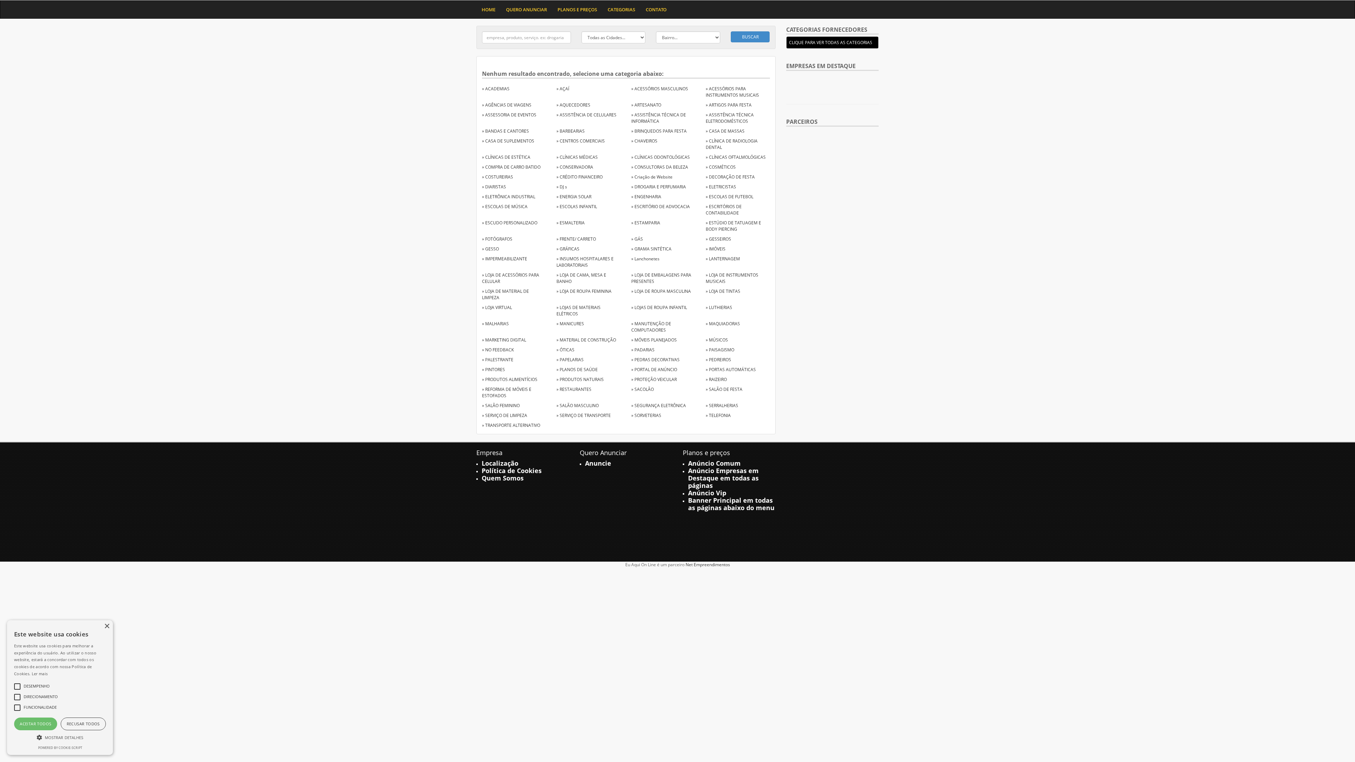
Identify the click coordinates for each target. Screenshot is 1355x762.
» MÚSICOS (717, 340)
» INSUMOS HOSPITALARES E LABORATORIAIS (585, 262)
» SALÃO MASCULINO (577, 406)
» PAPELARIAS (570, 360)
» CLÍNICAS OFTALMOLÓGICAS (736, 157)
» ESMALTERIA (570, 223)
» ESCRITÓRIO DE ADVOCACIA (660, 207)
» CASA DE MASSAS (725, 131)
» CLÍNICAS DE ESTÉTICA (506, 157)
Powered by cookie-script (60, 747)
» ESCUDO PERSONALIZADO (509, 223)
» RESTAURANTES (573, 389)
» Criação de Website (652, 177)
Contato (656, 9)
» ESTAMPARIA (645, 223)
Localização (500, 463)
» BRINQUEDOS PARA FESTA (659, 131)
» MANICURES (570, 324)
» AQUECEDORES (573, 105)
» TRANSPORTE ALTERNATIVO (511, 425)
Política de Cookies (512, 470)
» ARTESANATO (646, 105)
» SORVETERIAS (646, 415)
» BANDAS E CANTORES (505, 131)
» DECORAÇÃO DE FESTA (730, 177)
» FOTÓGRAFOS (497, 239)
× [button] (106, 626)
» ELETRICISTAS (721, 187)
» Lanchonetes (645, 259)
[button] (60, 737)
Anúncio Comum (714, 463)
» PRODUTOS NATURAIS (580, 379)
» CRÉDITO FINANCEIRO (579, 177)
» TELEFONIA (718, 415)
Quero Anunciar (526, 9)
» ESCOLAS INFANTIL (576, 207)
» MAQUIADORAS (723, 324)
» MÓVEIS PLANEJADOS (654, 340)
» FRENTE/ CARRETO (576, 239)
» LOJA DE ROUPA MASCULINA (661, 291)
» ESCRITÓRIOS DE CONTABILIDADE (724, 210)
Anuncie (598, 463)
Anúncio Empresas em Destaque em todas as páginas (723, 478)
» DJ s (561, 187)
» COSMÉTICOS (721, 167)
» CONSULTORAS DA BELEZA (659, 167)
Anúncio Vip (707, 493)
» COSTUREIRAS (497, 177)
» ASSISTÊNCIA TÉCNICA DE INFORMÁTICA (658, 118)
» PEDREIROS (718, 360)
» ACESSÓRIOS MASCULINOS (659, 89)
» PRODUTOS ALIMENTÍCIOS (509, 379)
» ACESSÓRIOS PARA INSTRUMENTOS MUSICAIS (732, 92)
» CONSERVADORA (574, 167)
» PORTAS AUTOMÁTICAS (731, 370)
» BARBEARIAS (570, 131)
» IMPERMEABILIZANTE (504, 259)
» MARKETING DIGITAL (504, 340)
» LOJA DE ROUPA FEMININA (584, 291)
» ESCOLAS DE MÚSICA (505, 207)
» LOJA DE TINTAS (723, 291)
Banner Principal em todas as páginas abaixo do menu (731, 504)
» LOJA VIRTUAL (497, 307)
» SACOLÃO (642, 389)
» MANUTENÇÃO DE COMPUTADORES (651, 327)
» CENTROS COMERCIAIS (580, 141)
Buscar (750, 37)
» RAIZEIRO (716, 379)
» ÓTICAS (565, 350)
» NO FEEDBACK (498, 350)
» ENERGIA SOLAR (573, 197)
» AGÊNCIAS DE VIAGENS (506, 105)
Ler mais (40, 673)
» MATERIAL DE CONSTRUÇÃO (586, 340)
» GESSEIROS (718, 239)
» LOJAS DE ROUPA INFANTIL (659, 307)
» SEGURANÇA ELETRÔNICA (658, 406)
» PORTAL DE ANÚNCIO (654, 370)
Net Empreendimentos (708, 565)
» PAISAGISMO (720, 350)
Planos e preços (577, 9)
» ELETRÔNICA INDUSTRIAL (508, 197)
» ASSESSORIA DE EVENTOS (509, 115)
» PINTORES (493, 370)
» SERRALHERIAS (722, 406)
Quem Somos (503, 478)
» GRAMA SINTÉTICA (651, 249)
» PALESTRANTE (497, 360)
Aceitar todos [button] (35, 723)
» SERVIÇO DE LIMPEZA (504, 415)
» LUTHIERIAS (719, 307)
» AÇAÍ (562, 89)
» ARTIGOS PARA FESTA (729, 105)
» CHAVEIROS (644, 141)
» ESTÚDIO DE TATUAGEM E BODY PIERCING (733, 226)
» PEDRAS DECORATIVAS (655, 360)
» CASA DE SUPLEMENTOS (508, 141)
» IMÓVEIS (715, 249)
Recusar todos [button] (83, 723)
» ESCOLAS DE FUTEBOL (729, 197)
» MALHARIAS (495, 324)
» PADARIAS (643, 350)
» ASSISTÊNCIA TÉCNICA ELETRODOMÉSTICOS (730, 118)
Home (488, 9)
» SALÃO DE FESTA (724, 389)
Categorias (621, 9)
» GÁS (637, 239)
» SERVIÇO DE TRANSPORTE (583, 415)
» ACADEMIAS (496, 89)
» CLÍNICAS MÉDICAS (577, 157)
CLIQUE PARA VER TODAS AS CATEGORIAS (830, 43)
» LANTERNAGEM (723, 259)
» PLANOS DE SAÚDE (577, 370)
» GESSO (490, 249)
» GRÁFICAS (567, 249)
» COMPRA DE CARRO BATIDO (511, 167)
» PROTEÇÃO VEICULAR (654, 379)
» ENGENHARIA (646, 197)
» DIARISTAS (494, 187)
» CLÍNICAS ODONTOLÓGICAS (660, 157)
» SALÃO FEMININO (501, 406)
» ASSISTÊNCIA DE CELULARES (586, 115)
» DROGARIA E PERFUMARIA (658, 187)
